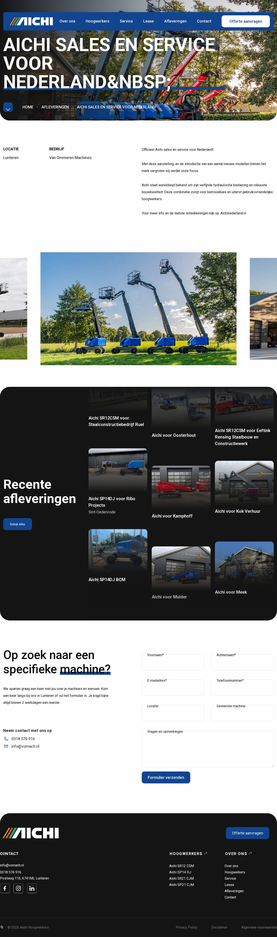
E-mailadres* (157, 680)
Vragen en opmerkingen (165, 731)
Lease (148, 21)
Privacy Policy (186, 927)
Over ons (67, 21)
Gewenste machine (231, 706)
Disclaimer (219, 927)
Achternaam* (226, 655)
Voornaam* (155, 655)
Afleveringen (175, 21)
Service (126, 21)
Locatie (152, 706)
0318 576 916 (10, 872)
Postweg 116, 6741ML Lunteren (24, 878)
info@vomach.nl (12, 865)
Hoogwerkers (97, 21)
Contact (204, 21)
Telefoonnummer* (230, 680)
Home (28, 107)
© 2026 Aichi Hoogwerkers (28, 927)
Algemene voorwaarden (259, 927)
